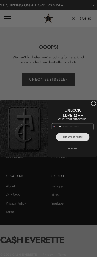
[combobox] (56, 126)
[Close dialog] (93, 103)
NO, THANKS (72, 148)
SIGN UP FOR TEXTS (73, 137)
